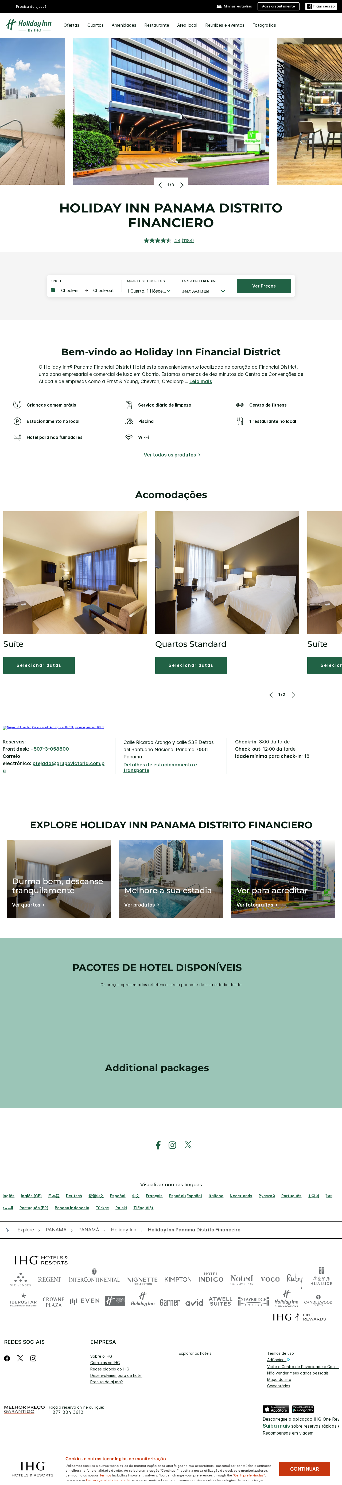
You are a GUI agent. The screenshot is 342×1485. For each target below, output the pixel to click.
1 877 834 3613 (66, 1412)
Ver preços (264, 286)
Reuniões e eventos (224, 25)
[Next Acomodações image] (293, 694)
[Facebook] (8, 1358)
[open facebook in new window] (155, 1145)
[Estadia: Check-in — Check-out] (83, 290)
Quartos (95, 25)
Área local (187, 25)
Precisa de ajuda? (31, 7)
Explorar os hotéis (195, 1353)
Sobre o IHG (101, 1356)
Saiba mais (276, 1426)
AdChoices (276, 1359)
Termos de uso (280, 1353)
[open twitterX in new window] (185, 1145)
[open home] (8, 1230)
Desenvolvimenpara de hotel (116, 1375)
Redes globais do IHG (109, 1369)
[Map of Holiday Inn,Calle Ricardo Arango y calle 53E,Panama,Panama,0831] (53, 727)
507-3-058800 (51, 749)
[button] (321, 6)
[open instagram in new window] (169, 1145)
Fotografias (264, 25)
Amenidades (124, 25)
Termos (105, 1474)
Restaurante (156, 25)
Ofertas (71, 25)
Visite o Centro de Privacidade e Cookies (304, 1366)
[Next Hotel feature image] (181, 185)
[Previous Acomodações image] (272, 694)
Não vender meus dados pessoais (298, 1373)
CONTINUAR (304, 1469)
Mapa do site (279, 1379)
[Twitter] (20, 1358)
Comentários (278, 1386)
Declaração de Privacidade (108, 1479)
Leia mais (200, 381)
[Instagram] (33, 1358)
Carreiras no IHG (105, 1362)
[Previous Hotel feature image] (161, 185)
